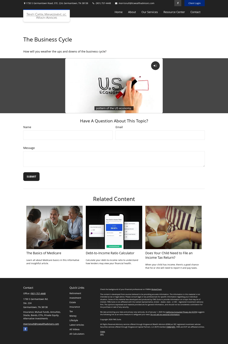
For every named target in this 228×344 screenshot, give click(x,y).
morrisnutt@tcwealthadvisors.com (136, 3)
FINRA (168, 327)
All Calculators (76, 333)
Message (29, 148)
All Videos (74, 329)
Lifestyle (73, 320)
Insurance (74, 306)
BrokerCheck (157, 289)
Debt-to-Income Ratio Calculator (110, 253)
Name (27, 127)
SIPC (173, 327)
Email (119, 127)
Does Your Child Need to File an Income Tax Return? (169, 255)
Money (72, 315)
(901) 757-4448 (103, 3)
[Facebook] (177, 3)
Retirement (75, 293)
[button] (118, 12)
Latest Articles (76, 324)
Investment (75, 297)
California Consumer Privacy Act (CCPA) (181, 312)
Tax (71, 311)
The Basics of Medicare (43, 253)
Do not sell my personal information (165, 314)
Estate (72, 302)
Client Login (194, 3)
